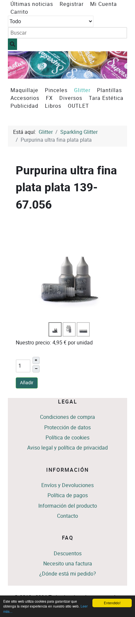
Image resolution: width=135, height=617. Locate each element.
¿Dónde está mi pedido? (67, 573)
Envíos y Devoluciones (67, 485)
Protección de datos (67, 427)
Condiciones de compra (67, 417)
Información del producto (67, 506)
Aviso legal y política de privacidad (67, 447)
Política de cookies (67, 437)
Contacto (67, 516)
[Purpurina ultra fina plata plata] (69, 270)
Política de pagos (68, 495)
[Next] (115, 65)
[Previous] (20, 65)
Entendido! (112, 602)
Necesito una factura (67, 563)
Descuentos (68, 553)
